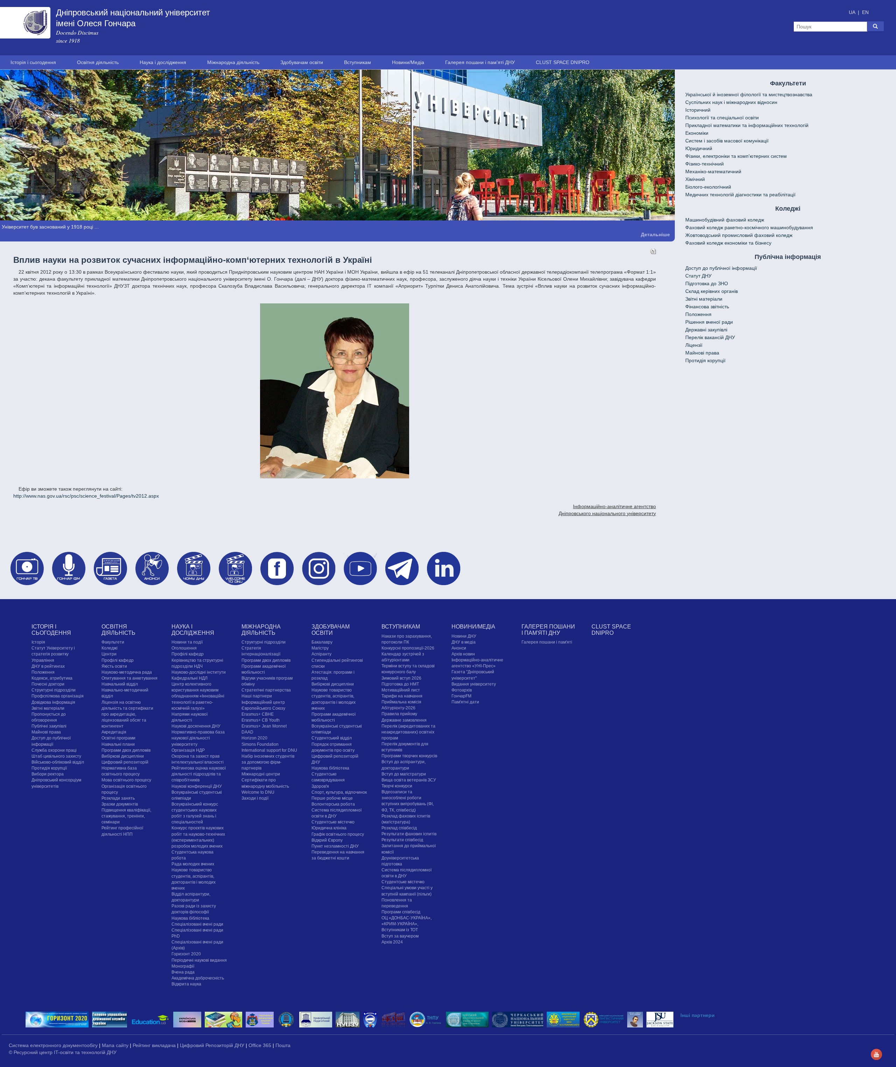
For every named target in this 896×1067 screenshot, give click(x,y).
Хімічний (695, 179)
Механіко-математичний (713, 171)
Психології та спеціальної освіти (722, 117)
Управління (42, 660)
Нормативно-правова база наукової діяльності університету (198, 737)
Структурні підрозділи (53, 690)
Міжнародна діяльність (233, 62)
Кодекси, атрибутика (51, 677)
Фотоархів (461, 689)
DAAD (247, 731)
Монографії (183, 965)
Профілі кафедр (118, 660)
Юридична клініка (329, 828)
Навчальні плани (118, 744)
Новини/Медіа (408, 62)
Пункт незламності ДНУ (335, 845)
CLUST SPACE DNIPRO (562, 62)
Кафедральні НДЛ (190, 677)
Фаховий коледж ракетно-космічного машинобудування (749, 227)
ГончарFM (461, 695)
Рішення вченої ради (709, 322)
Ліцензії (693, 345)
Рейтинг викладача (155, 1045)
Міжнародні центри (260, 773)
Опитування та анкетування (130, 677)
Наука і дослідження (163, 62)
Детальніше (655, 234)
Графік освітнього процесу (338, 833)
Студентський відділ (332, 738)
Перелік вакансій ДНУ (710, 337)
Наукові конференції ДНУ (197, 786)
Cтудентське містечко (333, 822)
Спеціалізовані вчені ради (197, 923)
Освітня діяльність (98, 62)
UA (852, 12)
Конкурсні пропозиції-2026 (408, 647)
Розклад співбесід (399, 827)
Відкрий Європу (327, 839)
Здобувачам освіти (301, 62)
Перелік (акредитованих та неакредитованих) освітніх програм (408, 731)
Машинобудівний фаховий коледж (724, 220)
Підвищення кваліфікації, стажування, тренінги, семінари (126, 815)
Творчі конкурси (397, 785)
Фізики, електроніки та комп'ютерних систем (736, 156)
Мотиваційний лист (401, 689)
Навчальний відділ (120, 683)
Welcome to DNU (257, 791)
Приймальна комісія (401, 701)
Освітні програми (118, 738)
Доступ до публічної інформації (721, 268)
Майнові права (702, 353)
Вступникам (357, 62)
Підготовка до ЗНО (706, 283)
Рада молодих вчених (193, 864)
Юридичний (698, 148)
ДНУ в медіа (463, 641)
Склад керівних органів (711, 291)
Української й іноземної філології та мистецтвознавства (748, 94)
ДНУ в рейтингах (48, 666)
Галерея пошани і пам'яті (547, 641)
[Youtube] (876, 1054)
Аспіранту (321, 654)
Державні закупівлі (706, 329)
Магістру (320, 648)
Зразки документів (120, 803)
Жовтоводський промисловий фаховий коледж (738, 235)
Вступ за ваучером (400, 935)
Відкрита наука (186, 983)
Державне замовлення (404, 719)
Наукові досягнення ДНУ (196, 725)
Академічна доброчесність (198, 977)
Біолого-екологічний (708, 187)
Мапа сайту (116, 1045)
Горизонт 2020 (186, 954)
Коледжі (110, 648)
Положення (698, 314)
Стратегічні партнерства (266, 690)
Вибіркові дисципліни (123, 755)
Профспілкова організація (57, 696)
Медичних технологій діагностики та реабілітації (740, 194)
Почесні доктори (47, 683)
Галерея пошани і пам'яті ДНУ (480, 62)
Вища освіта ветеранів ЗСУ (409, 779)
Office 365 (260, 1045)
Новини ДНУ (463, 635)
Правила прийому (399, 713)
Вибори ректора (47, 773)
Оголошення (184, 648)
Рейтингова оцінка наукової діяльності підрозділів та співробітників (199, 773)
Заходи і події (254, 797)
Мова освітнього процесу (126, 780)
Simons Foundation (260, 744)
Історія (38, 641)
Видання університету (473, 683)
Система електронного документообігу (54, 1045)
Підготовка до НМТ (400, 683)
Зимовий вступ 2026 (401, 677)
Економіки (696, 133)
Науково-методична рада (127, 671)
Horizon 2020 (254, 738)
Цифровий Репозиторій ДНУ (213, 1045)
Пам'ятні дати (465, 701)
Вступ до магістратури (404, 773)
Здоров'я (320, 786)
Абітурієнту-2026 (398, 707)
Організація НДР (188, 749)
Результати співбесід (402, 839)
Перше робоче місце (332, 797)
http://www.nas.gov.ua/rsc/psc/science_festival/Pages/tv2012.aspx (86, 495)
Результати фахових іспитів (409, 833)
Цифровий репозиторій (125, 761)
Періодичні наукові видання (199, 959)
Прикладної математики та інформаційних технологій (746, 125)
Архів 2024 (392, 941)
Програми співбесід (401, 911)
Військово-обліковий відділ (57, 761)
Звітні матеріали (703, 299)
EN (865, 12)
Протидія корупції (705, 360)
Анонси (458, 647)
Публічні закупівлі (48, 725)
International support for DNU (269, 749)
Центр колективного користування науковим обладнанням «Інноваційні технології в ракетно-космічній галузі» (198, 695)
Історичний (697, 110)
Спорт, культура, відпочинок (339, 791)
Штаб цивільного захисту (56, 755)
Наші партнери (256, 696)
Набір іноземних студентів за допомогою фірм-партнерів (267, 761)
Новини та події (187, 641)
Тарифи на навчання (402, 695)
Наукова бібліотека (190, 917)
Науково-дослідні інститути (199, 671)
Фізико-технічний (704, 164)
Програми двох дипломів (126, 749)
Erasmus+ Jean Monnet (264, 725)
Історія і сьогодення (33, 62)
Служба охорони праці (54, 749)
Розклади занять (118, 797)
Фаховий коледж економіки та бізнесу (728, 243)
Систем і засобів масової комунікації (727, 140)
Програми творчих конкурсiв (409, 755)
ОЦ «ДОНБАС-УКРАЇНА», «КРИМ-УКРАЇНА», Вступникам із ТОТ (407, 923)
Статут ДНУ (698, 276)
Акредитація (114, 731)
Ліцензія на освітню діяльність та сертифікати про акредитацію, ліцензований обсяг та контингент (127, 714)
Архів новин (463, 653)
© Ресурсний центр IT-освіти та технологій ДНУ (63, 1052)
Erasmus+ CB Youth (260, 719)
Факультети (113, 641)
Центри (109, 654)
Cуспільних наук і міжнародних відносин (731, 102)
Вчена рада (183, 971)
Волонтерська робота (333, 803)
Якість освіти (114, 666)
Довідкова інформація (53, 702)
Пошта (282, 1045)
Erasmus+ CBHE (257, 713)
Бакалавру (322, 641)
